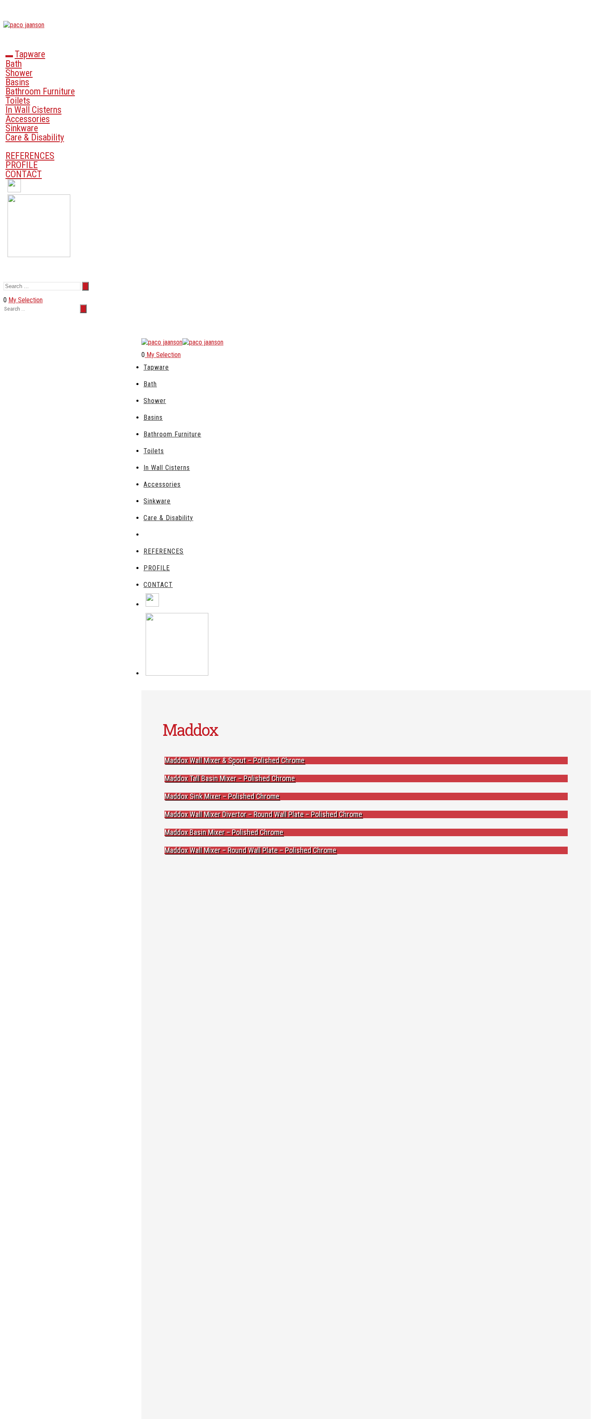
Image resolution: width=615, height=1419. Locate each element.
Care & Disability (34, 137)
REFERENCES (29, 156)
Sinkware (21, 128)
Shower (19, 73)
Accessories (27, 119)
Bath (13, 64)
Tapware (30, 54)
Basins (17, 82)
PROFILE (21, 165)
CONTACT (23, 174)
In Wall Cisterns (33, 110)
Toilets (17, 100)
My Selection (25, 300)
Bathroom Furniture (40, 91)
